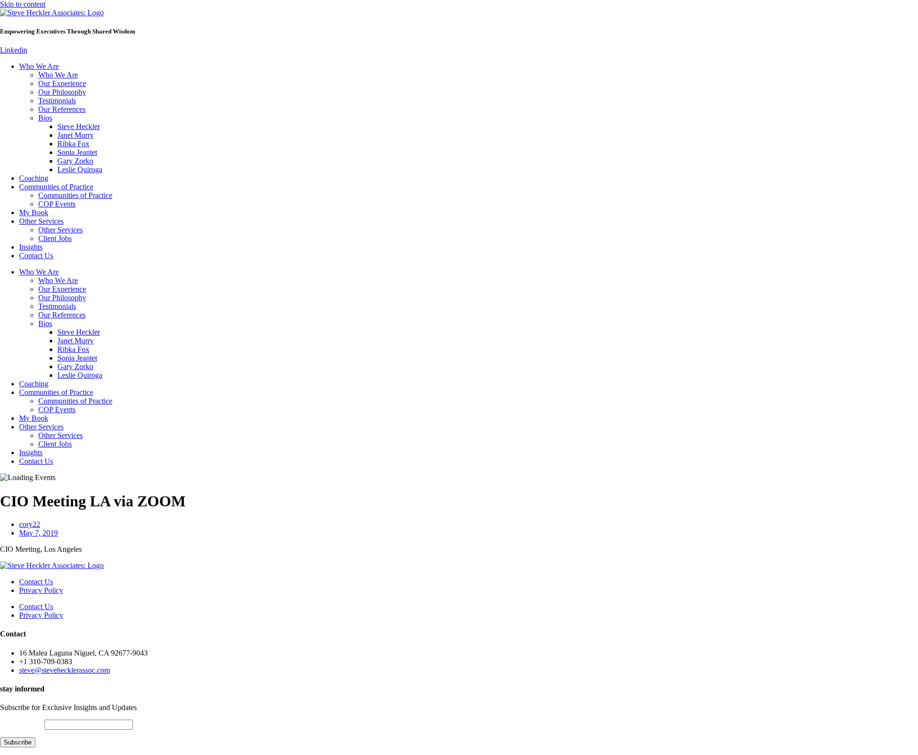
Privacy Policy (41, 590)
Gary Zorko (75, 161)
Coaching (33, 178)
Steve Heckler (78, 126)
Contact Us (36, 256)
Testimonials (57, 101)
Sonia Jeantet (77, 152)
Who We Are (39, 66)
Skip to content (22, 4)
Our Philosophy (62, 92)
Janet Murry (75, 135)
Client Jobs (55, 238)
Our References (62, 109)
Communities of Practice (56, 187)
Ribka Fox (73, 144)
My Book (33, 212)
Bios (45, 118)
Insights (31, 247)
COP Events (57, 204)
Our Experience (62, 83)
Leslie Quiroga (79, 169)
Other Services (41, 221)
